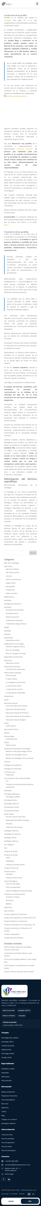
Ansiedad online (12, 613)
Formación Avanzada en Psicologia (17, 749)
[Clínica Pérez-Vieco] (6, 4)
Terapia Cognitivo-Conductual (15, 914)
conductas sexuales (25, 149)
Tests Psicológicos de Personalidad (19, 891)
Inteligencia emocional (12, 769)
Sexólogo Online (10, 837)
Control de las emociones (15, 669)
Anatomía (7, 600)
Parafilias (9, 874)
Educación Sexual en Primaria (17, 713)
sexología (7, 20)
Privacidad (13, 1194)
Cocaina (9, 576)
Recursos (4, 1104)
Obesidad (8, 790)
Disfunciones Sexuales (12, 673)
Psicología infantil (7, 1053)
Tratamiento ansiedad (14, 620)
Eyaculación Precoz (11, 729)
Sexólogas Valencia (11, 831)
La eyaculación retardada (15, 693)
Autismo (7, 634)
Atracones (9, 900)
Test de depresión (7, 1142)
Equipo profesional (8, 1092)
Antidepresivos (11, 739)
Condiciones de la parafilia (15, 15)
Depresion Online (12, 663)
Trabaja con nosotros (9, 1119)
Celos (8, 858)
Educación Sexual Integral (16, 720)
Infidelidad (10, 861)
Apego (6, 627)
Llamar (11, 1201)
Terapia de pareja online (15, 865)
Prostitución (10, 590)
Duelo (6, 700)
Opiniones (5, 1108)
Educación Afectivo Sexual (16, 709)
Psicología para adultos (9, 1038)
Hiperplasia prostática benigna (17, 820)
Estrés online (11, 726)
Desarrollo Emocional (12, 666)
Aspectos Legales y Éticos (15, 646)
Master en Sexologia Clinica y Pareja (19, 758)
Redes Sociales (11, 593)
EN (33, 1194)
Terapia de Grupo (11, 851)
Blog (3, 1115)
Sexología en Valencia (12, 834)
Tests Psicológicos (11, 881)
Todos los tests (6, 1135)
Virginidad (10, 775)
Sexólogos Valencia (11, 841)
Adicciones (8, 566)
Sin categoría (9, 844)
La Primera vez (9, 772)
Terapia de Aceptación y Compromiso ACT (20, 918)
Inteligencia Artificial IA (13, 765)
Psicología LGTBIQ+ (13, 797)
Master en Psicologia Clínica (16, 755)
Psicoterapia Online (11, 807)
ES (29, 1194)
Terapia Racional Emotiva (13, 938)
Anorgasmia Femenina (12, 604)
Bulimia (9, 904)
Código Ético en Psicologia (14, 644)
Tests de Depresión (13, 887)
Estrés (6, 723)
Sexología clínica (7, 1042)
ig (9, 1179)
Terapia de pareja (11, 855)
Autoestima (8, 638)
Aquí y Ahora (9, 911)
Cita (29, 1201)
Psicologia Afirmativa (12, 794)
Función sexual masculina (16, 817)
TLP (7, 781)
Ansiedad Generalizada (15, 610)
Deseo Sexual (11, 675)
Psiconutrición (6, 1080)
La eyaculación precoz (14, 689)
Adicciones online (12, 572)
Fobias (6, 742)
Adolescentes (6, 1049)
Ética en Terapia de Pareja (16, 653)
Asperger (7, 631)
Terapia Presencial (11, 868)
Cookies (22, 1194)
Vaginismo (8, 907)
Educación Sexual (10, 703)
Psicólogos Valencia (11, 804)
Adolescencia (9, 597)
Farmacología (9, 736)
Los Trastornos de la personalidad (17, 778)
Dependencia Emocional (13, 657)
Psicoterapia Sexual (11, 811)
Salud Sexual (9, 814)
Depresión (5, 1073)
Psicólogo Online (10, 800)
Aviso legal (5, 1194)
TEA (5, 848)
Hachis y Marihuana (13, 579)
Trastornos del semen (14, 827)
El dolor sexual (11, 679)
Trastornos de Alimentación (14, 894)
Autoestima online (13, 640)
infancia (7, 762)
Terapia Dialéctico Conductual (15, 921)
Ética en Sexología (12, 650)
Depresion (8, 660)
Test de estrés (6, 1146)
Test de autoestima (8, 1150)
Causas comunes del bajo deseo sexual (19, 971)
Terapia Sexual (9, 871)
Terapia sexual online (14, 878)
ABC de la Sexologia (11, 563)
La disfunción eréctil (13, 686)
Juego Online (11, 583)
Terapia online (6, 1057)
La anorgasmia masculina (15, 682)
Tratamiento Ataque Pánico (16, 624)
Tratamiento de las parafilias (16, 232)
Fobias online (11, 745)
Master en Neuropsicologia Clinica (19, 751)
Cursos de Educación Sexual (16, 706)
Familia (7, 733)
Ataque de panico (12, 617)
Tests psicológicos (8, 1100)
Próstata (9, 824)
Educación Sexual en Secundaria (18, 716)
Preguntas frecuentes (9, 1096)
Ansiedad (7, 607)
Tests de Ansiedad (13, 884)
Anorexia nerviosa (12, 897)
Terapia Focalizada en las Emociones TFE (19, 925)
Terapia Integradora (11, 934)
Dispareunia (8, 696)
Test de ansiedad (7, 1139)
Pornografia (10, 586)
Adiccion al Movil (12, 569)
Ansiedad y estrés (7, 1069)
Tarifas (3, 1111)
